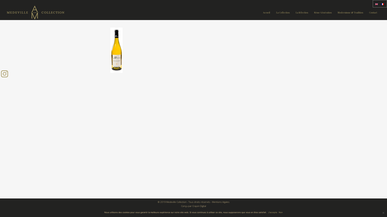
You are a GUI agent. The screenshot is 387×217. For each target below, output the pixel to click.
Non (281, 212)
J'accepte (272, 212)
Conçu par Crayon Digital (193, 206)
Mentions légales (220, 201)
